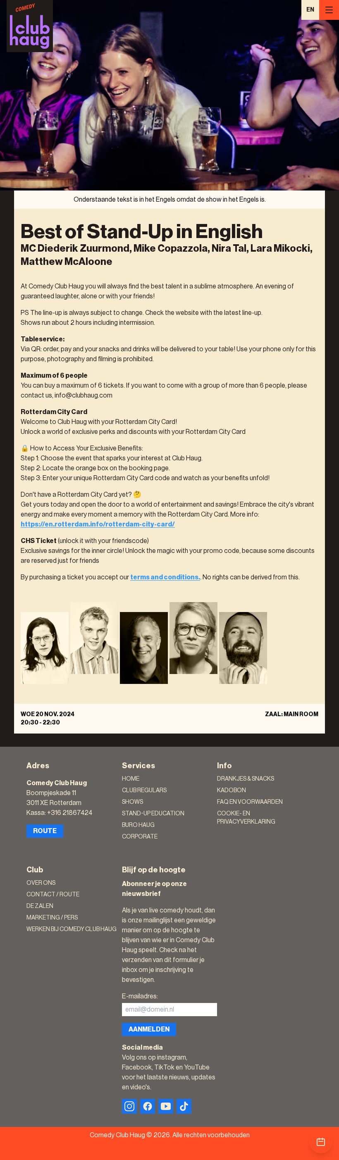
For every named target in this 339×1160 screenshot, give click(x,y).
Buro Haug (138, 825)
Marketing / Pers (52, 918)
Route (45, 831)
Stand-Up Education (153, 814)
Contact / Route (52, 895)
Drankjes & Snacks (245, 779)
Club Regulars (144, 790)
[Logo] (30, 26)
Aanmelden (149, 1029)
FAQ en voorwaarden (250, 802)
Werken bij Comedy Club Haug (71, 929)
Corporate (140, 837)
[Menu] (329, 10)
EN (310, 10)
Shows (132, 802)
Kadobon (231, 790)
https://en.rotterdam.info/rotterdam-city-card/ (98, 524)
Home (130, 779)
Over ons (40, 883)
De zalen (39, 906)
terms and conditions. (165, 577)
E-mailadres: (140, 996)
